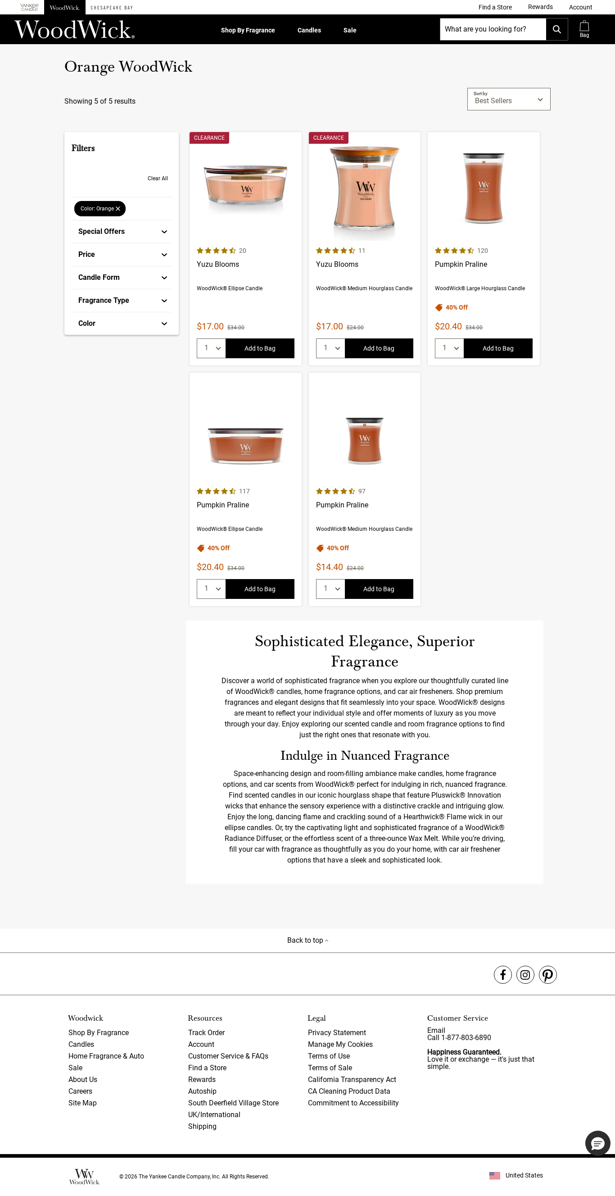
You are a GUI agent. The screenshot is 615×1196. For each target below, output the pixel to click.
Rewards (202, 1079)
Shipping (202, 1126)
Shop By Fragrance (248, 30)
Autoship (202, 1091)
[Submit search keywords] (557, 29)
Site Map (82, 1103)
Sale (350, 30)
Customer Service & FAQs (228, 1056)
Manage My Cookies (340, 1044)
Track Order (206, 1032)
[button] (581, 7)
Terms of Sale (330, 1068)
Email (436, 1030)
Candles (309, 30)
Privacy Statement (337, 1032)
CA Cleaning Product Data (349, 1091)
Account (201, 1044)
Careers (80, 1091)
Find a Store (207, 1068)
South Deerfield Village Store (233, 1103)
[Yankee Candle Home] (29, 7)
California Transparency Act (352, 1079)
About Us (82, 1079)
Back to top (306, 940)
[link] (495, 7)
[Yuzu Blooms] (246, 248)
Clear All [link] (158, 178)
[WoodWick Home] (65, 7)
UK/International (214, 1114)
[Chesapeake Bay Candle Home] (111, 7)
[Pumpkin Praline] (484, 248)
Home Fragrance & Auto (106, 1056)
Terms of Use (329, 1056)
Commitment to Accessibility (353, 1103)
